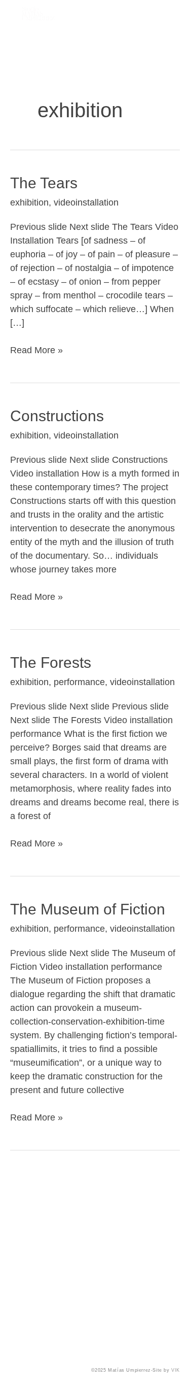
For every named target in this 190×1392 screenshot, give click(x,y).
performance (79, 682)
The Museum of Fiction (87, 909)
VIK (175, 1370)
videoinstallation (86, 202)
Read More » (36, 349)
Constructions (57, 416)
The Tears (44, 183)
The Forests (50, 662)
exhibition (29, 202)
